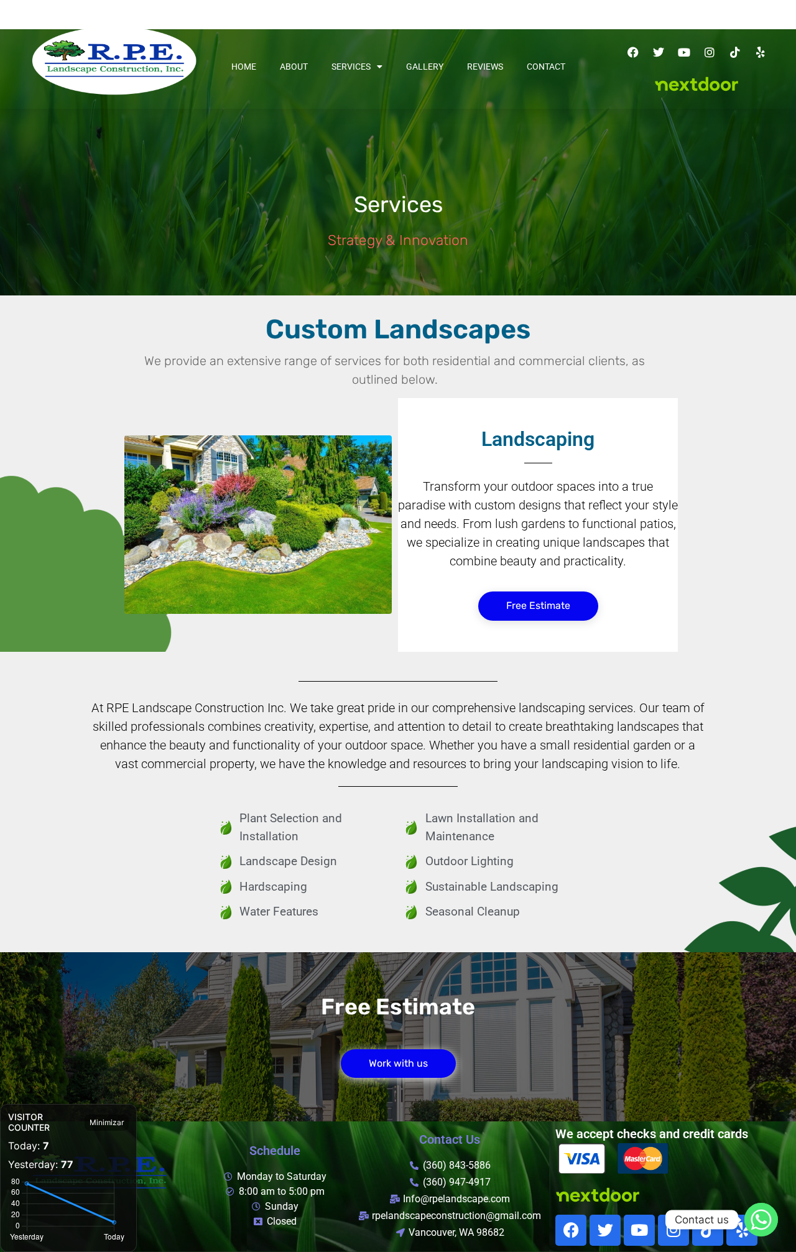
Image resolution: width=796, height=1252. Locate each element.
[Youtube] (684, 52)
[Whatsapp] (761, 1219)
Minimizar (107, 1122)
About (294, 67)
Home (243, 67)
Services (351, 67)
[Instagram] (709, 52)
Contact (546, 67)
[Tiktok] (735, 52)
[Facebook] (633, 52)
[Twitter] (658, 52)
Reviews (485, 67)
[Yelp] (760, 52)
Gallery (424, 67)
